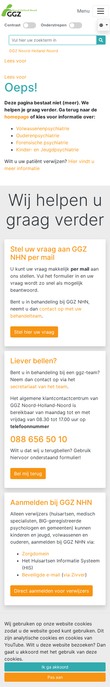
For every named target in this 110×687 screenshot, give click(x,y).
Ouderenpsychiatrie (37, 135)
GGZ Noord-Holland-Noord (33, 51)
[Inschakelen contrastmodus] (29, 25)
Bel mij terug (28, 473)
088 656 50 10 (39, 439)
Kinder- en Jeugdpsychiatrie (47, 149)
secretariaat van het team (38, 386)
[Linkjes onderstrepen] (75, 25)
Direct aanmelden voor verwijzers (51, 591)
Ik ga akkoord (55, 666)
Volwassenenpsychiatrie (42, 128)
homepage (16, 117)
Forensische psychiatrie (42, 142)
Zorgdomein (35, 554)
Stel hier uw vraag (34, 332)
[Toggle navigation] (100, 11)
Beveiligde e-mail (41, 575)
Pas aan (55, 677)
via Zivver (74, 575)
